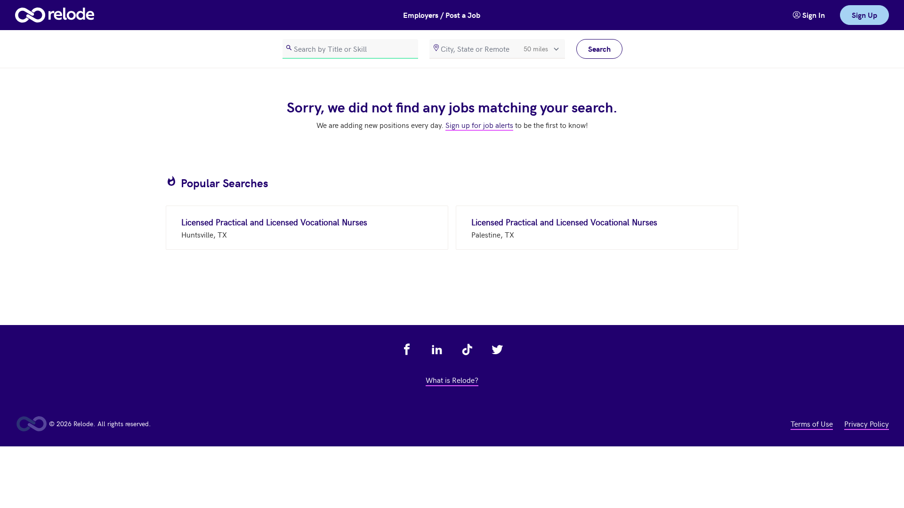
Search (599, 49)
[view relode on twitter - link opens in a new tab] (497, 349)
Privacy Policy (866, 423)
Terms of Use (812, 423)
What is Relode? (452, 379)
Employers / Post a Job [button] (441, 15)
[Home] (54, 15)
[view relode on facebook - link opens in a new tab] (406, 349)
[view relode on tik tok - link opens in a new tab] (467, 349)
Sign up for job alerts (479, 124)
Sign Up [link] (864, 15)
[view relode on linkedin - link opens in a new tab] (437, 349)
